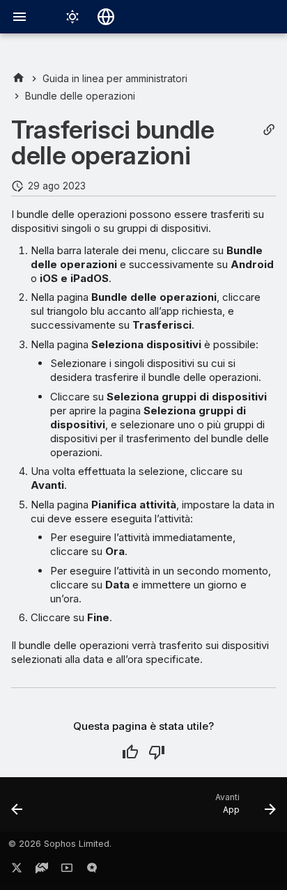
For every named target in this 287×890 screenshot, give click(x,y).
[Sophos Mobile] (18, 78)
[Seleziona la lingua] (106, 17)
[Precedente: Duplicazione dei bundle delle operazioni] (17, 808)
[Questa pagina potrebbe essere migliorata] (157, 752)
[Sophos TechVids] (67, 870)
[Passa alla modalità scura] (72, 17)
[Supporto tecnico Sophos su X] (17, 870)
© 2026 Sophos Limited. (59, 843)
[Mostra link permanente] (269, 130)
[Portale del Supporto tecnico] (42, 870)
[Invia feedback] (92, 870)
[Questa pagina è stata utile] (130, 752)
